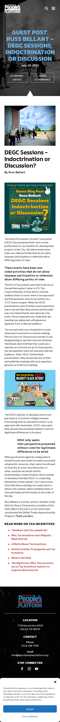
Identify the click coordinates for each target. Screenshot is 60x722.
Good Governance (42, 77)
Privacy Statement (30, 716)
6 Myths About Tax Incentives (28, 543)
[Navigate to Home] (12, 9)
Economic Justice (17, 77)
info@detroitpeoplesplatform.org (30, 655)
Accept (30, 709)
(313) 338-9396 (30, 645)
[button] (55, 682)
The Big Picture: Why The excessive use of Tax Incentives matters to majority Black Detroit (32, 566)
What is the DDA (21, 557)
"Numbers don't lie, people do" (29, 530)
